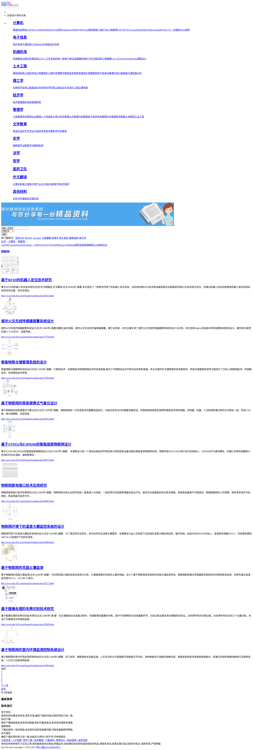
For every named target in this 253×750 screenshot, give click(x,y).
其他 (187, 30)
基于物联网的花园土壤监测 (22, 568)
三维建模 (106, 59)
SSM (45, 30)
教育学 (53, 131)
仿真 (56, 44)
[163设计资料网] (10, 7)
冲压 (29, 59)
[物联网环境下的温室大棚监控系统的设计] (10, 519)
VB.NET (126, 30)
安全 (62, 87)
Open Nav (6, 2)
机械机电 (20, 52)
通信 (27, 44)
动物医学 (27, 145)
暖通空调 (113, 73)
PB (143, 30)
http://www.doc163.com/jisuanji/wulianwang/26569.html (27, 624)
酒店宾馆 (71, 73)
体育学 (46, 131)
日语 (20, 131)
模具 (20, 59)
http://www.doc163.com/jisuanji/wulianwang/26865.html (27, 501)
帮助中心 (60, 740)
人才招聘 (17, 740)
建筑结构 (17, 73)
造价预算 (88, 73)
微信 (90, 30)
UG (113, 59)
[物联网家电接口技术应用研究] (10, 478)
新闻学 (39, 131)
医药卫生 (20, 169)
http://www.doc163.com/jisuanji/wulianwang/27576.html (27, 337)
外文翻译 (20, 177)
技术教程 (38, 740)
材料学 (60, 184)
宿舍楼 (79, 73)
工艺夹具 (50, 59)
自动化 (50, 44)
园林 (15, 145)
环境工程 (55, 87)
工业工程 (139, 116)
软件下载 (28, 740)
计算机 (18, 23)
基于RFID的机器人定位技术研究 (26, 280)
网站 (24, 30)
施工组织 (27, 73)
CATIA (118, 59)
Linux (133, 30)
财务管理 (64, 116)
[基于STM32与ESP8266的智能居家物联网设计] (10, 437)
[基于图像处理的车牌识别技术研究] (10, 601)
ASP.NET (31, 30)
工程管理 (41, 73)
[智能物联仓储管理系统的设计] (10, 355)
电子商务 (92, 116)
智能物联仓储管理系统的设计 (24, 362)
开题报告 (24, 198)
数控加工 (36, 59)
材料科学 (45, 87)
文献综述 (34, 198)
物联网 (113, 30)
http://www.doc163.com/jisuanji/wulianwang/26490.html (27, 665)
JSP (41, 30)
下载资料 (49, 740)
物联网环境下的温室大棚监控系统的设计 (32, 526)
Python (85, 30)
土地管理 (130, 116)
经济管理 (17, 102)
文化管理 (111, 116)
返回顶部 (82, 740)
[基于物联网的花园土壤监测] (10, 560)
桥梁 (34, 73)
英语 (15, 131)
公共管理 (73, 116)
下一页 (4, 685)
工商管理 (17, 116)
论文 (105, 245)
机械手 (84, 59)
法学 (16, 153)
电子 (22, 44)
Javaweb (37, 238)
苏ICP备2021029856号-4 (48, 747)
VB (80, 30)
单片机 (16, 44)
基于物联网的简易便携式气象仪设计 (29, 403)
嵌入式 (32, 44)
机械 (15, 59)
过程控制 (97, 59)
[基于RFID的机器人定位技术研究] (10, 272)
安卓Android (63, 30)
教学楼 (63, 73)
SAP (147, 30)
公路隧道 (123, 73)
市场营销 (27, 116)
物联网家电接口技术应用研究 (24, 485)
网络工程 (97, 30)
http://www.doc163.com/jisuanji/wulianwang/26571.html (27, 583)
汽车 (90, 59)
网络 (77, 245)
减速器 (77, 59)
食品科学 (36, 87)
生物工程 (27, 87)
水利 (139, 73)
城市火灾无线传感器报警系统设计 (27, 321)
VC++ (170, 30)
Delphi (139, 30)
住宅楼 (56, 73)
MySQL (163, 30)
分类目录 (6, 740)
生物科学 (17, 87)
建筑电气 (97, 73)
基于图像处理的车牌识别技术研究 (27, 609)
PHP (76, 30)
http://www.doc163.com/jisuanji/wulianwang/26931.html (27, 460)
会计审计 (55, 116)
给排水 (105, 73)
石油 (50, 184)
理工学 (18, 81)
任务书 (16, 198)
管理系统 (17, 30)
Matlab (39, 44)
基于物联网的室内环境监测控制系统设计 (32, 650)
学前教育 (62, 131)
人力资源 (45, 116)
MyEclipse (155, 30)
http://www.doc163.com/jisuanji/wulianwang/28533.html (27, 295)
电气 (67, 59)
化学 (66, 87)
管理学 (18, 110)
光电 (45, 44)
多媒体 (176, 30)
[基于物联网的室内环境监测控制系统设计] (10, 642)
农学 (16, 138)
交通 (80, 87)
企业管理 (36, 116)
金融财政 (36, 102)
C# (37, 30)
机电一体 (60, 59)
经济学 (18, 95)
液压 (71, 59)
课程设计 (141, 59)
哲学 (16, 161)
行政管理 (83, 116)
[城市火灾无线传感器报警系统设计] (10, 314)
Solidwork (132, 59)
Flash (182, 30)
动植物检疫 (37, 145)
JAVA (54, 30)
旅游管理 (102, 116)
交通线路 (132, 73)
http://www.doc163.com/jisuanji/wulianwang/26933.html (27, 419)
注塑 (24, 59)
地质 (85, 87)
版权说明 (71, 740)
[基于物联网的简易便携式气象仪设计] (10, 396)
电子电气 (34, 184)
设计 (34, 131)
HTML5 (106, 30)
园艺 (20, 145)
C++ (33, 245)
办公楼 (49, 73)
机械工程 (24, 184)
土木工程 (20, 66)
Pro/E (124, 59)
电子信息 (20, 37)
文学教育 (20, 124)
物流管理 (120, 116)
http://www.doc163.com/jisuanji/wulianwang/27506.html (27, 378)
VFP (119, 30)
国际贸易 (27, 102)
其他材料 (20, 191)
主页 (3, 241)
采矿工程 (73, 87)
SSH (49, 30)
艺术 (29, 131)
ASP (72, 30)
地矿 (55, 184)
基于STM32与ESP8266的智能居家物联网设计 (36, 444)
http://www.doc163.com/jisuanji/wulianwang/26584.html (27, 542)
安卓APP (19, 238)
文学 (24, 131)
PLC (43, 59)
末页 (3, 689)
